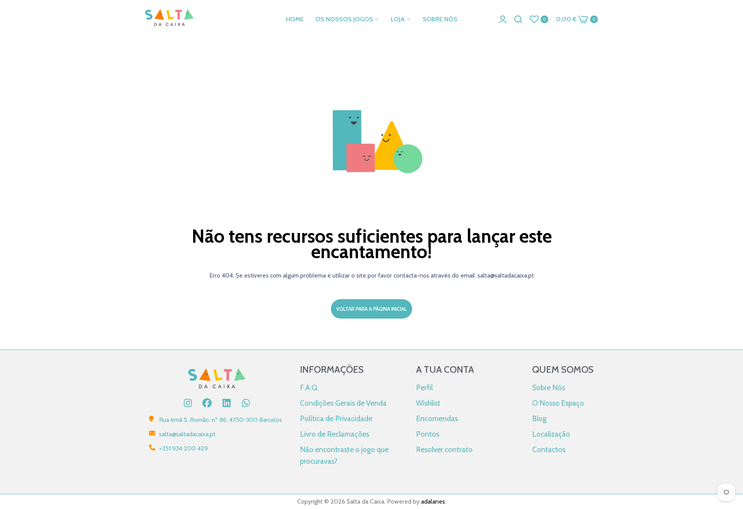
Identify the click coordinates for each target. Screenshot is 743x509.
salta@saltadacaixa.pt (187, 434)
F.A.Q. (309, 387)
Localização (551, 434)
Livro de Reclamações (334, 434)
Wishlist (428, 403)
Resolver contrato (444, 449)
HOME (295, 19)
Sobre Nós (548, 387)
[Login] (503, 19)
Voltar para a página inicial (371, 309)
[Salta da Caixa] (169, 19)
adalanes (433, 501)
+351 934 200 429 (183, 448)
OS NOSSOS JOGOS (345, 19)
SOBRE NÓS (440, 19)
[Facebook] (207, 403)
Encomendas (437, 418)
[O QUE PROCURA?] (518, 19)
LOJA (398, 19)
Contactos (548, 449)
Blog (539, 418)
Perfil (424, 387)
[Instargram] (187, 403)
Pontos (427, 434)
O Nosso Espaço (558, 403)
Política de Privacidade (336, 418)
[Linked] (226, 403)
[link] (727, 453)
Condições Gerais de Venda (343, 403)
